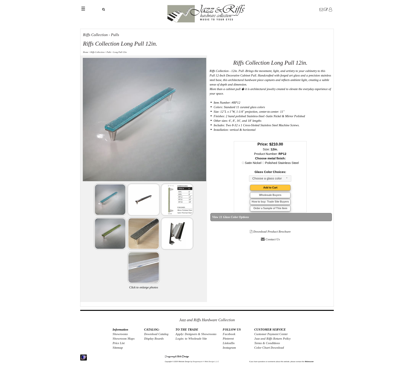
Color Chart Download (269, 347)
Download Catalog (156, 334)
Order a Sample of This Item (270, 208)
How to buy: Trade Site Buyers (270, 201)
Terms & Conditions (267, 343)
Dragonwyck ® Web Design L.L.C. (206, 361)
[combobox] (270, 178)
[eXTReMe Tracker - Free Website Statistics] (83, 358)
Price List (119, 343)
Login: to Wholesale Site (191, 338)
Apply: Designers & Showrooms (195, 334)
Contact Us (272, 239)
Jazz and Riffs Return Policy (272, 338)
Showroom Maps (124, 338)
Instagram (229, 347)
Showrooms (120, 334)
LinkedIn (229, 343)
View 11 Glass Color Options (230, 217)
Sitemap (118, 347)
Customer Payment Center (271, 334)
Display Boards (154, 338)
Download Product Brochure (271, 231)
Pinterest (228, 338)
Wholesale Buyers (270, 195)
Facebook (229, 334)
